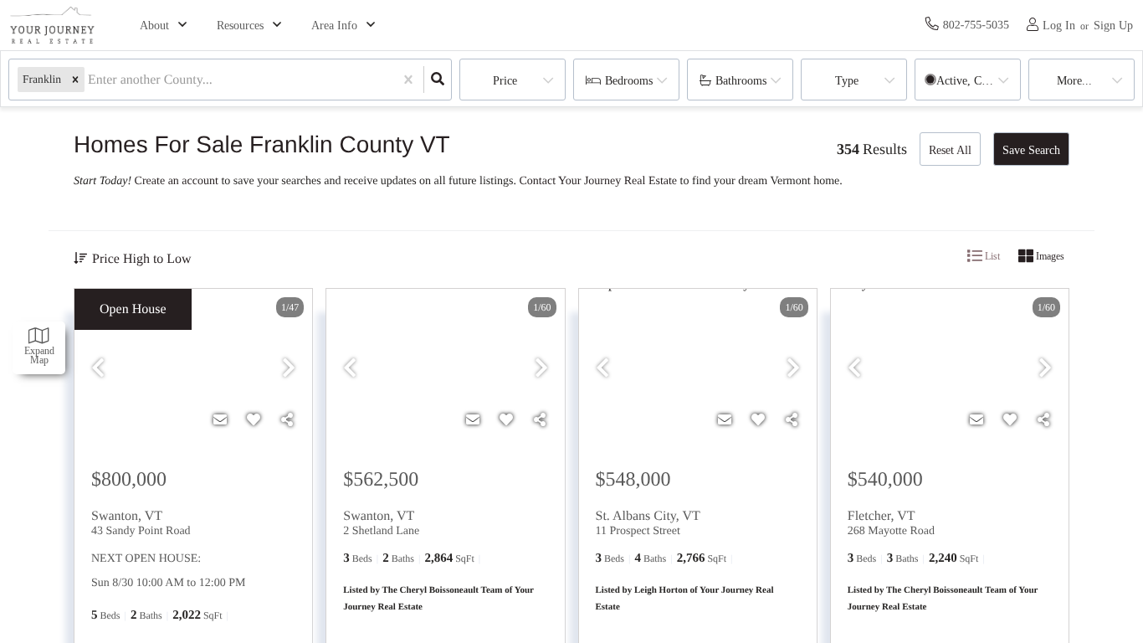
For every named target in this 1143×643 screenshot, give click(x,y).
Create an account (176, 181)
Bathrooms (740, 81)
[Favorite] (253, 420)
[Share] (287, 420)
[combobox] (89, 80)
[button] (75, 80)
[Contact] (220, 420)
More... (1074, 81)
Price (505, 81)
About (154, 25)
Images (1048, 256)
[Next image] (288, 368)
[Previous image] (97, 368)
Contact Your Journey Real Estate (599, 181)
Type (847, 81)
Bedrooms (629, 81)
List (991, 256)
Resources (240, 25)
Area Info (334, 25)
